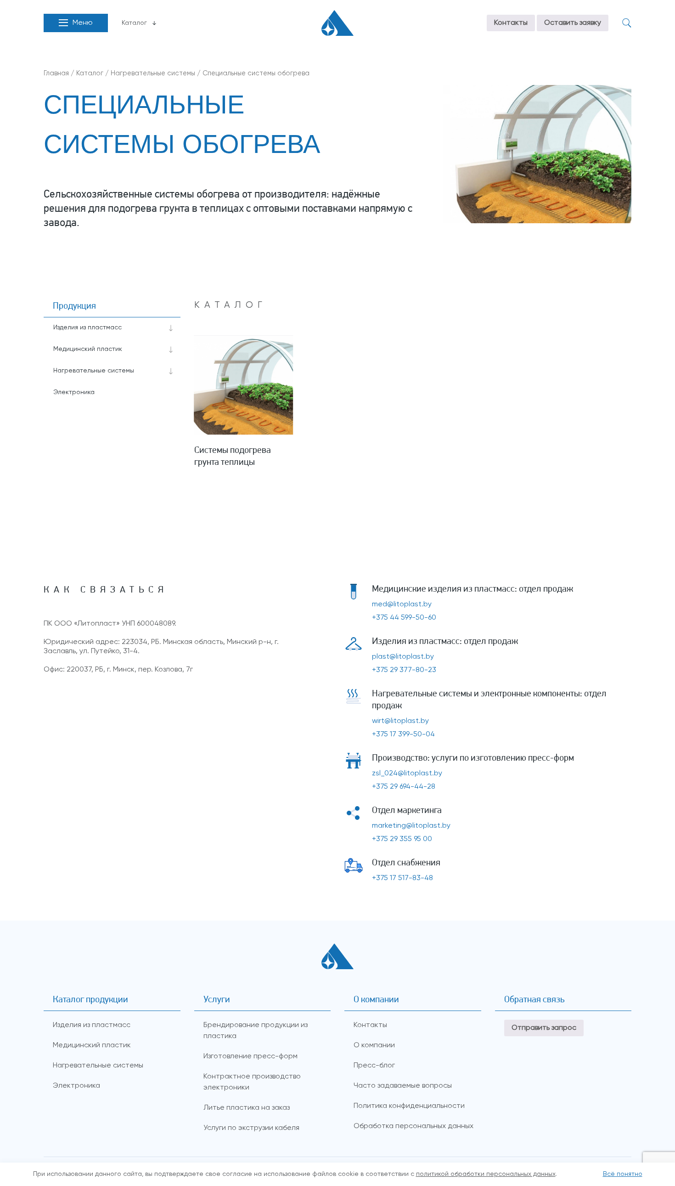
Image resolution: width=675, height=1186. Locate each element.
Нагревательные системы (153, 73)
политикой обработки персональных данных (486, 1174)
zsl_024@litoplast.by (407, 773)
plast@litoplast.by (403, 657)
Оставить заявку (572, 23)
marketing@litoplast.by (411, 826)
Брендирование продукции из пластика (255, 1031)
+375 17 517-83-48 (402, 878)
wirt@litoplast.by (400, 721)
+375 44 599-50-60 (404, 617)
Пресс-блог (374, 1065)
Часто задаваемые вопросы (403, 1086)
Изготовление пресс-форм (250, 1056)
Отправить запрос (544, 1028)
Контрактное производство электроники (252, 1082)
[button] (76, 23)
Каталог (134, 23)
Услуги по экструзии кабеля (251, 1128)
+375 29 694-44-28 (403, 787)
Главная (56, 73)
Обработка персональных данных (413, 1126)
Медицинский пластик (87, 349)
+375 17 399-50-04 (403, 734)
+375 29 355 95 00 (402, 839)
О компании (374, 1045)
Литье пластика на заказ (246, 1108)
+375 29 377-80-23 (404, 670)
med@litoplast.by (402, 604)
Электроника (74, 392)
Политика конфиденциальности (409, 1106)
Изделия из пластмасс (87, 327)
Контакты (511, 23)
